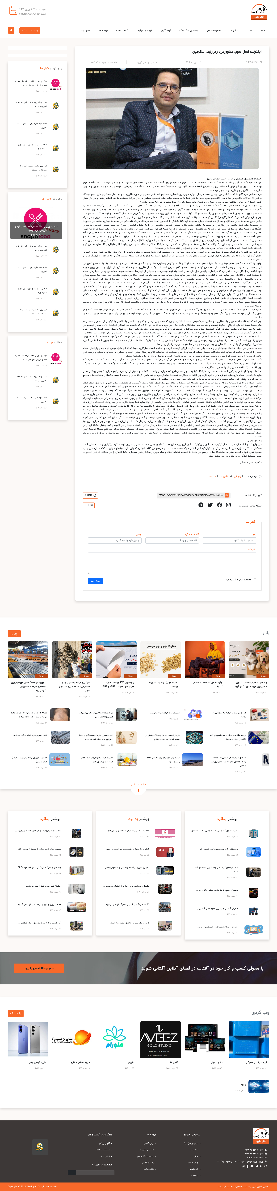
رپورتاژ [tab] (14, 634)
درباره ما (103, 30)
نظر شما (252, 549)
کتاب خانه (121, 30)
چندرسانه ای (214, 30)
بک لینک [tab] (15, 1014)
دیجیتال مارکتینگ (189, 30)
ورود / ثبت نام (30, 30)
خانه (263, 30)
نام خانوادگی (192, 534)
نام (254, 534)
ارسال (71, 1172)
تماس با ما (85, 30)
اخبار (250, 30)
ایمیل (138, 534)
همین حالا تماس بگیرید (39, 968)
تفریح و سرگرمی (144, 30)
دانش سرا (234, 30)
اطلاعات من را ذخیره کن (239, 580)
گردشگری (166, 30)
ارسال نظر (95, 581)
